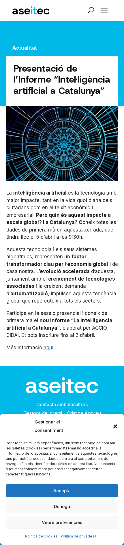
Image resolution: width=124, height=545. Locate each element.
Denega (62, 506)
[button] (115, 426)
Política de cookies (41, 536)
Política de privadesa (78, 536)
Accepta (62, 490)
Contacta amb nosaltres (62, 404)
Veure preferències (62, 522)
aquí (48, 347)
